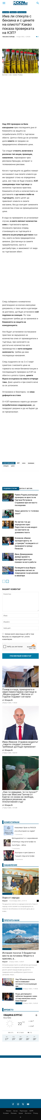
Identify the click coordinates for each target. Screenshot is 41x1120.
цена (12, 466)
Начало (8, 1111)
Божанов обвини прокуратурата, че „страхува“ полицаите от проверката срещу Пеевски (26, 543)
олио (23, 463)
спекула (6, 466)
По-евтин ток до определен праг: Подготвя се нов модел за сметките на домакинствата (26, 527)
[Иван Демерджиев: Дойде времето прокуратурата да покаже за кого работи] (8, 557)
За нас (15, 1111)
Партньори (23, 1111)
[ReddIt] (28, 44)
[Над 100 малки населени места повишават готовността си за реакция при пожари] (8, 982)
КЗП (18, 463)
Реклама (14, 1113)
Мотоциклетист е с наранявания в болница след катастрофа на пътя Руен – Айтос (25, 841)
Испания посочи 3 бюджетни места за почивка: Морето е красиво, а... (19, 956)
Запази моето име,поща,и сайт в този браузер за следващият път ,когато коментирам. (18, 636)
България (5, 12)
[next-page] (7, 581)
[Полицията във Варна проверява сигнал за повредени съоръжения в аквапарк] (8, 570)
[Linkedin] (22, 44)
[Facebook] (10, 44)
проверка (31, 463)
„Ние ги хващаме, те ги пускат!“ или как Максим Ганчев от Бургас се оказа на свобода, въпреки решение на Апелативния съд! (20, 797)
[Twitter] (16, 44)
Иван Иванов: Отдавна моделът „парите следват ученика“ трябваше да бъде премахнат (20, 744)
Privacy (35, 1113)
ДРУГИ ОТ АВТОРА (25, 488)
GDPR (31, 1111)
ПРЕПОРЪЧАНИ (11, 920)
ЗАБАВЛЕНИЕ (10, 865)
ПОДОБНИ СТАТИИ (10, 488)
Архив (21, 1113)
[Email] (33, 44)
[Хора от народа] (20, 881)
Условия (6, 1113)
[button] (4, 3)
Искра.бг (5, 901)
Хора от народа (10, 897)
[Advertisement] (20, 99)
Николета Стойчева (8, 36)
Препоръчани (22, 12)
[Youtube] (28, 1104)
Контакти (28, 1113)
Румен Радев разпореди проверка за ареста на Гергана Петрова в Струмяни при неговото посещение (26, 500)
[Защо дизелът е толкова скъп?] (8, 514)
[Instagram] (18, 1104)
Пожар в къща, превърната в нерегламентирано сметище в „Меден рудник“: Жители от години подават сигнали (19, 693)
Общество (13, 12)
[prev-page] (3, 581)
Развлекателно (7, 894)
